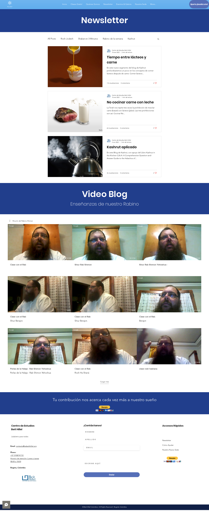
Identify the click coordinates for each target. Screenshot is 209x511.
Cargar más (104, 382)
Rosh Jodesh (67, 38)
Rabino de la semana (113, 38)
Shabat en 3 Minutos (88, 38)
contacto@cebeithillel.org (26, 446)
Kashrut (131, 38)
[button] (158, 39)
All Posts (52, 38)
